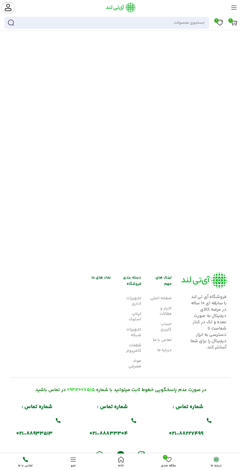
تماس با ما (162, 340)
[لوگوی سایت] (120, 7)
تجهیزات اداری (133, 301)
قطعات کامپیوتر (133, 348)
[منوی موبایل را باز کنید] (234, 8)
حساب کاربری (166, 327)
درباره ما (164, 350)
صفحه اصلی (161, 298)
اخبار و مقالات (166, 311)
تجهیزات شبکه (133, 332)
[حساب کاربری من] (8, 7)
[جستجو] (10, 23)
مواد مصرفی (134, 364)
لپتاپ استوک (135, 317)
